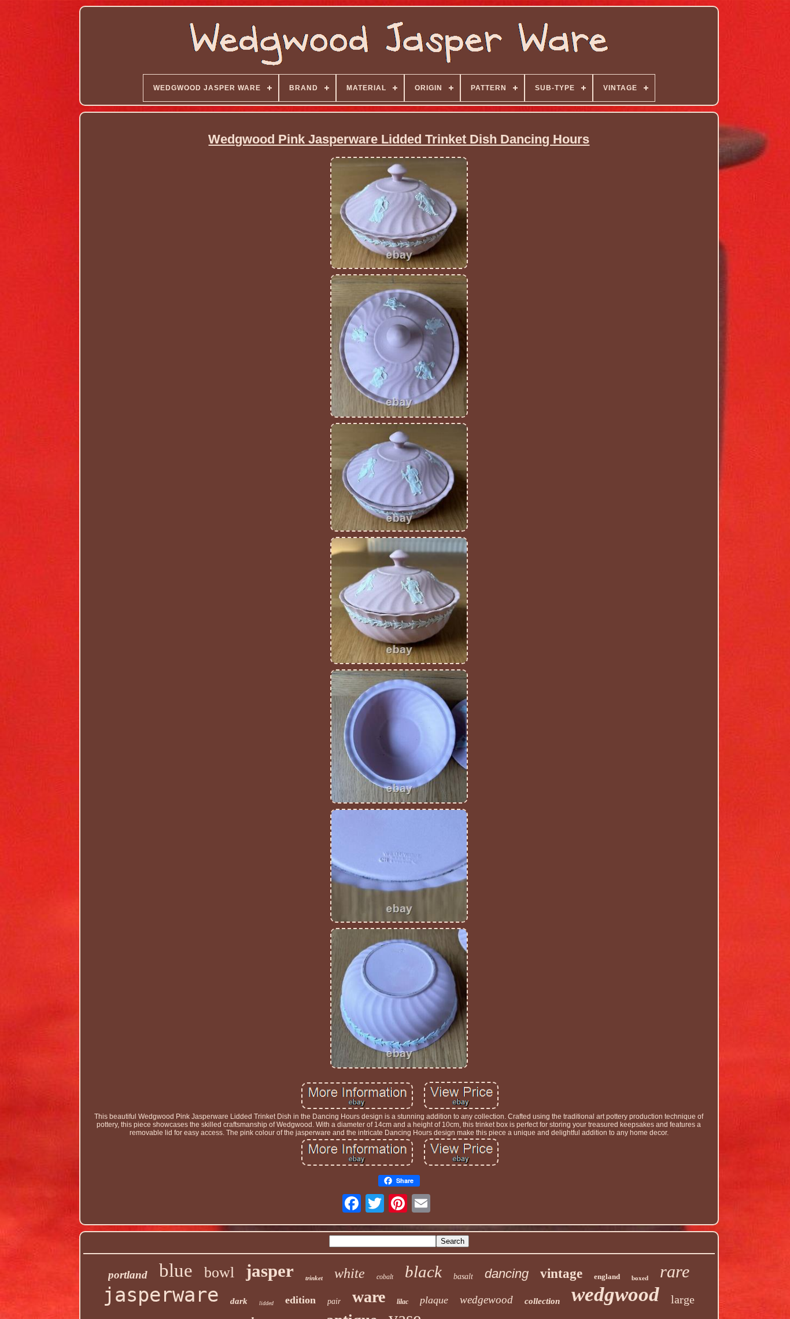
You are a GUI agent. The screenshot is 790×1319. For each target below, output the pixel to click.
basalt (463, 1276)
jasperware (161, 1294)
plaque (434, 1300)
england (607, 1276)
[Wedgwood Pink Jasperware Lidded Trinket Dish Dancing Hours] (399, 213)
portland (127, 1275)
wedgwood (615, 1294)
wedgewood (486, 1300)
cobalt (384, 1277)
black (423, 1271)
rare (674, 1271)
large (683, 1299)
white (349, 1273)
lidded (266, 1303)
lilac (402, 1302)
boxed (640, 1277)
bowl (219, 1272)
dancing (507, 1273)
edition (300, 1300)
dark (239, 1301)
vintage (561, 1273)
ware (368, 1297)
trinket (314, 1277)
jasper (270, 1271)
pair (334, 1301)
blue (176, 1270)
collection (542, 1301)
